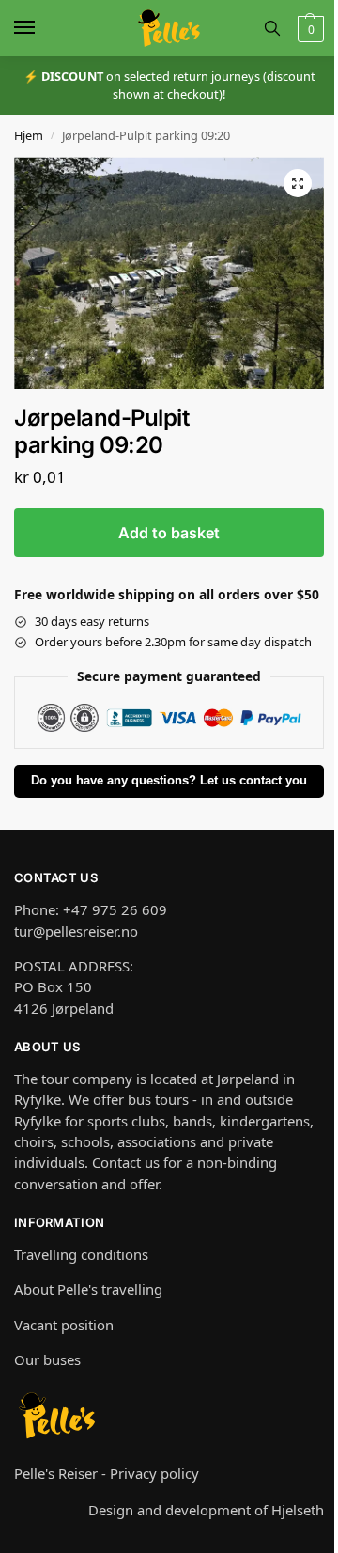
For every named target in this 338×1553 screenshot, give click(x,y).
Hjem (28, 135)
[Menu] (42, 28)
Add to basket (169, 532)
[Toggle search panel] (272, 28)
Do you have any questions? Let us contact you (169, 780)
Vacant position (64, 1324)
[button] (308, 28)
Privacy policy (154, 1473)
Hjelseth (297, 1509)
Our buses (47, 1359)
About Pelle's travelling (88, 1289)
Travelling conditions (81, 1254)
